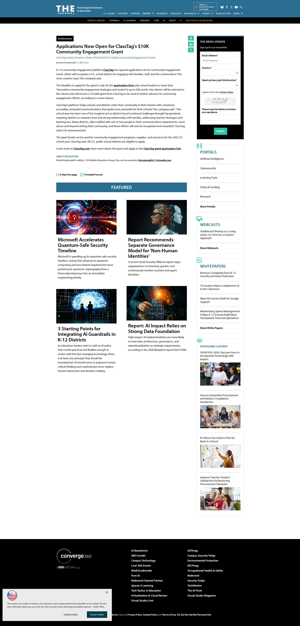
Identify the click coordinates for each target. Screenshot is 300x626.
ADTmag (193, 550)
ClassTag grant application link (162, 148)
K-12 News (109, 13)
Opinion (135, 13)
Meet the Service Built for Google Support (219, 300)
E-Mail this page (68, 174)
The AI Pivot (195, 590)
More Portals (207, 206)
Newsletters (223, 13)
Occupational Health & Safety (205, 570)
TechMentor (195, 585)
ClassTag (108, 70)
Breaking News (65, 38)
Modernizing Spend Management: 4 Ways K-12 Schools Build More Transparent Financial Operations (220, 314)
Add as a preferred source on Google (206, 6)
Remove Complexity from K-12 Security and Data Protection (218, 274)
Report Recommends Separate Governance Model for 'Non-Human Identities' (153, 247)
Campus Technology (143, 560)
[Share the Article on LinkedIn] (191, 44)
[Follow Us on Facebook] (226, 6)
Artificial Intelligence (212, 158)
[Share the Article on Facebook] (191, 38)
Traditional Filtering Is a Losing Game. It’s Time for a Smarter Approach (218, 234)
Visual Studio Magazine (202, 595)
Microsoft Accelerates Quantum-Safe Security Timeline (83, 245)
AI (164, 20)
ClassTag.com (81, 148)
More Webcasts (209, 248)
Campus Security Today (201, 555)
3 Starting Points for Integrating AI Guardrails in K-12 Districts (87, 334)
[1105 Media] (75, 584)
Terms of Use (169, 614)
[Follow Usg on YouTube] (236, 7)
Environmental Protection (203, 560)
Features (123, 13)
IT (181, 20)
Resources (190, 13)
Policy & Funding (210, 187)
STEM (156, 20)
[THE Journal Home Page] (79, 9)
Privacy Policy (226, 92)
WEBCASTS (210, 224)
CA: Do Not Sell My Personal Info (194, 614)
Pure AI (135, 575)
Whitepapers (213, 266)
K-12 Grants (130, 20)
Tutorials (114, 20)
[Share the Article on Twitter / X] (191, 50)
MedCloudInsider (141, 570)
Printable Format (93, 174)
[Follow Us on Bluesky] (222, 7)
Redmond (193, 575)
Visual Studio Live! (142, 600)
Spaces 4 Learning (142, 585)
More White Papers (211, 328)
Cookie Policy (150, 614)
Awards (146, 13)
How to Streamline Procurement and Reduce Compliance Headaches (219, 399)
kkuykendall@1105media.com (155, 160)
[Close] (106, 592)
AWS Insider (138, 555)
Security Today (196, 580)
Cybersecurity (208, 168)
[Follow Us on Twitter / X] (231, 7)
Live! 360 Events (141, 565)
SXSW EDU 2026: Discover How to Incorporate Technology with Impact (220, 356)
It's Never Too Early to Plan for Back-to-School (217, 439)
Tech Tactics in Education (146, 590)
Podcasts (175, 13)
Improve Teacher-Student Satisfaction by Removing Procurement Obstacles (215, 481)
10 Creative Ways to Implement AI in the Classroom (219, 287)
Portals (208, 152)
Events (206, 13)
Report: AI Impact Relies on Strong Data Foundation (157, 328)
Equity (172, 20)
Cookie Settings (71, 614)
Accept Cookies (97, 614)
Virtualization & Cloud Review (149, 595)
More (237, 13)
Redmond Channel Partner (147, 580)
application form (124, 85)
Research (162, 13)
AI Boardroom (139, 550)
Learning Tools (208, 177)
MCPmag (193, 565)
